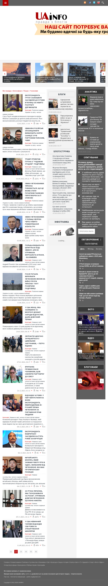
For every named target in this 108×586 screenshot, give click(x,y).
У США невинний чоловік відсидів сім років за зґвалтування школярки (33, 526)
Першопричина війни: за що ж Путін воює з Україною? (66, 119)
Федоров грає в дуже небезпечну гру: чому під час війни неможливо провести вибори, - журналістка (91, 103)
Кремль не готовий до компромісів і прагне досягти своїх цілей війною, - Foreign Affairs (90, 143)
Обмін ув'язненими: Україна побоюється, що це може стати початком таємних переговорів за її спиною (34, 191)
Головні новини (16, 562)
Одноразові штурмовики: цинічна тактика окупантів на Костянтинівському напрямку (61, 104)
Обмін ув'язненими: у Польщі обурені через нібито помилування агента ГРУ (34, 222)
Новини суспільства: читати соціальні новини (35, 351)
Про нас (6, 577)
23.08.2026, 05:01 (59, 178)
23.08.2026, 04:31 (59, 190)
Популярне (91, 244)
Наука (60, 562)
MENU (5, 3)
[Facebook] (89, 2)
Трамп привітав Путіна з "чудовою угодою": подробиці (35, 161)
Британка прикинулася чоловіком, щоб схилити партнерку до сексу (34, 371)
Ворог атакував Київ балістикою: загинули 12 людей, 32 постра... (78, 79)
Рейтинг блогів (31, 565)
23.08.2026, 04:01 (59, 204)
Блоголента (21, 565)
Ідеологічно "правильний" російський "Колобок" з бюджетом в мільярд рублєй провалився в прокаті (61, 136)
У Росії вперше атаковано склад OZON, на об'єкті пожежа (14, 79)
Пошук (25, 91)
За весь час (99, 249)
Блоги (61, 94)
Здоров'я (85, 562)
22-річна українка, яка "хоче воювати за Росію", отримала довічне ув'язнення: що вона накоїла (35, 496)
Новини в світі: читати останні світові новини (24, 417)
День (82, 249)
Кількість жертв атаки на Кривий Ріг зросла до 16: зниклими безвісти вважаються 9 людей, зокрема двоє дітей (91, 276)
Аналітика (91, 92)
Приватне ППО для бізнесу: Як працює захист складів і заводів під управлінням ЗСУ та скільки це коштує (90, 124)
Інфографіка (62, 222)
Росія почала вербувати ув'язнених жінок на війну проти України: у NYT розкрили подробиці (35, 281)
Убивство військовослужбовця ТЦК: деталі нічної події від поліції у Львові (91, 296)
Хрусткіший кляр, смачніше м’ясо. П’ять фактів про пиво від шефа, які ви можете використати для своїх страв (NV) (64, 197)
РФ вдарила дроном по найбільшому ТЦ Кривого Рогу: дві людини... (48, 79)
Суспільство (33, 562)
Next (104, 73)
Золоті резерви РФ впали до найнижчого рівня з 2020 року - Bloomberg (91, 256)
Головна (6, 562)
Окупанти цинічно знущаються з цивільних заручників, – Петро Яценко (34, 341)
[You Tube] (98, 2)
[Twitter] (93, 2)
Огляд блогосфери (10, 565)
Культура (54, 562)
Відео (91, 338)
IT (80, 562)
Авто (76, 562)
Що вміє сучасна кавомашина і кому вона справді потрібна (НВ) (62, 209)
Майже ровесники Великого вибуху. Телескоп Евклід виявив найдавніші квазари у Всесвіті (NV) (63, 184)
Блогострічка (62, 151)
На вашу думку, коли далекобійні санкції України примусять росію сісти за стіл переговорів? (90, 165)
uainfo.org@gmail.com (33, 577)
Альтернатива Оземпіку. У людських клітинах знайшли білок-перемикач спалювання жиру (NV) (63, 159)
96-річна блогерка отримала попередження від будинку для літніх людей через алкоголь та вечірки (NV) (63, 172)
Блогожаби (91, 367)
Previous (4, 73)
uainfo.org (28, 574)
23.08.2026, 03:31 (59, 213)
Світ (48, 562)
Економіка (42, 562)
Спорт (92, 562)
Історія (66, 562)
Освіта (71, 562)
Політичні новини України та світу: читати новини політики (34, 231)
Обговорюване (90, 239)
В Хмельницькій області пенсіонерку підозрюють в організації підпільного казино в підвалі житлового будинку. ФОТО (91, 329)
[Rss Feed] (84, 2)
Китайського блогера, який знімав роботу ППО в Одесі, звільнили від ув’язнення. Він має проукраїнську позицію (35, 465)
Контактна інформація (18, 577)
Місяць (91, 249)
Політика (25, 562)
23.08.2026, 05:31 (59, 165)
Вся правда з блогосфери (12, 91)
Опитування (91, 157)
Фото (91, 309)
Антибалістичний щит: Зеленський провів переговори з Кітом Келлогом (91, 356)
